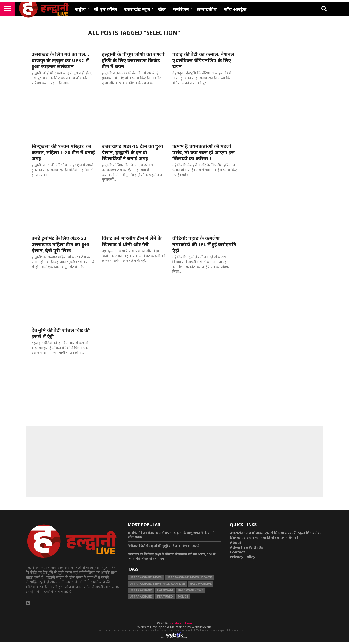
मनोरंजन (181, 9)
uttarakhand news (146, 577)
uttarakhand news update (189, 577)
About (235, 542)
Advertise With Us (246, 547)
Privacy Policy (242, 556)
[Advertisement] (174, 461)
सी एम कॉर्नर (105, 9)
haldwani (165, 590)
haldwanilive (201, 584)
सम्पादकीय (207, 9)
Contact (237, 551)
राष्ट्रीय (80, 9)
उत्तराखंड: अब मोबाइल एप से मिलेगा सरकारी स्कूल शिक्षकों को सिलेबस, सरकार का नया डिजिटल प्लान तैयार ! (276, 535)
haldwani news (190, 590)
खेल (162, 9)
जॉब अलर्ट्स (235, 9)
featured (165, 596)
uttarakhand (141, 590)
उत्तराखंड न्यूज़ (137, 9)
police (183, 596)
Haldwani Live (180, 623)
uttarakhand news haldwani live (157, 584)
